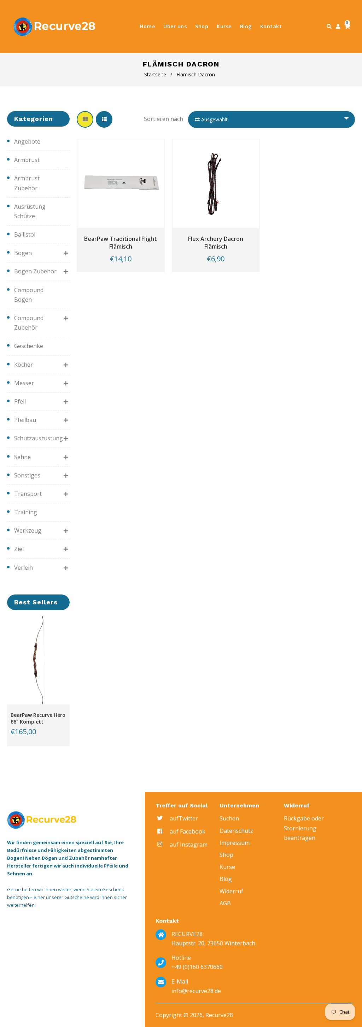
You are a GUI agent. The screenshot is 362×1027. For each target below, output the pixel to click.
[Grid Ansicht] (85, 119)
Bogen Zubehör (35, 271)
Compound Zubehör (28, 322)
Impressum (235, 843)
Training (25, 512)
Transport (28, 494)
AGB (225, 903)
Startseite (155, 74)
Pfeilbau (25, 420)
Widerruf (231, 891)
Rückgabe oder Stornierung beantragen (304, 827)
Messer (24, 383)
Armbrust (27, 160)
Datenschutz (236, 831)
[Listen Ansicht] (104, 119)
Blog (226, 879)
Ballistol (24, 234)
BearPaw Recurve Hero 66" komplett (38, 718)
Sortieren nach (163, 119)
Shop (226, 855)
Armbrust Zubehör (27, 183)
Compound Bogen (28, 294)
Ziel (19, 549)
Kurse (227, 867)
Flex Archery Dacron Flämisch (215, 242)
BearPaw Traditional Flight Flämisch (120, 242)
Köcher (23, 365)
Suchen (229, 818)
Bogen (23, 253)
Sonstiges (27, 475)
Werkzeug (27, 530)
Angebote (27, 141)
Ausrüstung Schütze (30, 211)
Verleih (23, 567)
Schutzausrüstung (36, 438)
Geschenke (28, 346)
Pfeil (20, 401)
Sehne (22, 457)
